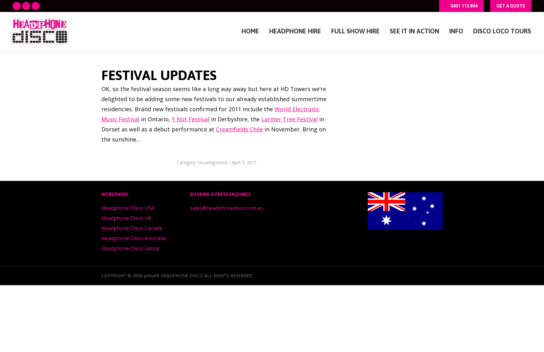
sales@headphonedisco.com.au (226, 208)
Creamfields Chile (239, 129)
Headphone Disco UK (126, 218)
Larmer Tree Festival (289, 119)
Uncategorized (212, 162)
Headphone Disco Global (130, 248)
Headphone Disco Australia (133, 238)
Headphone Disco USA (127, 208)
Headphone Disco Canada (131, 228)
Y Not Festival (190, 119)
